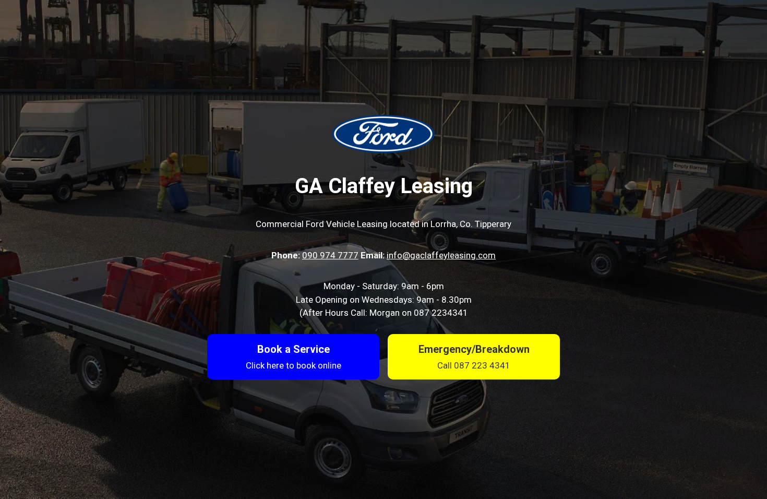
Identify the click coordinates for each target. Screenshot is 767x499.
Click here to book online (293, 365)
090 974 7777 (330, 255)
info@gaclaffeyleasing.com (441, 255)
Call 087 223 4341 (473, 365)
